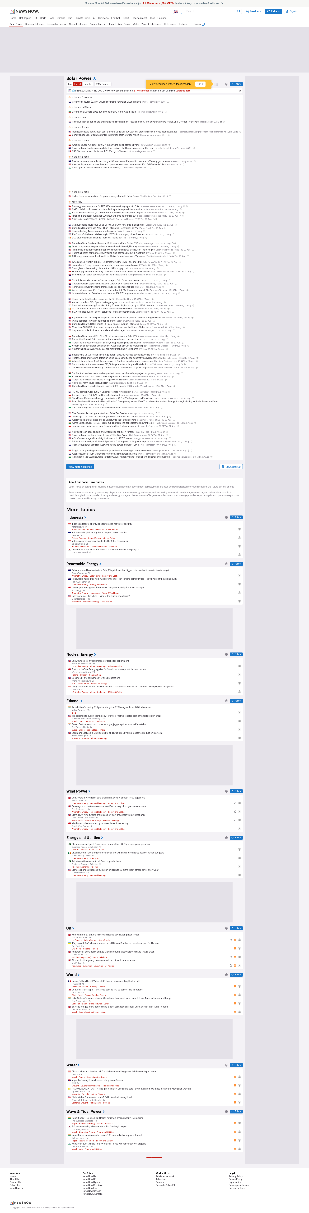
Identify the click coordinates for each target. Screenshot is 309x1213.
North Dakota (95, 1103)
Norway (93, 987)
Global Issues (112, 530)
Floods (82, 1077)
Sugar (74, 730)
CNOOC (75, 850)
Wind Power (124, 24)
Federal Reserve (79, 538)
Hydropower (170, 24)
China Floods (104, 940)
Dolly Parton (106, 602)
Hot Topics (25, 18)
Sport (126, 18)
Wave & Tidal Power (151, 24)
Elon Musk (76, 602)
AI (94, 18)
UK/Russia (76, 949)
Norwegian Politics (80, 987)
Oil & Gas (100, 850)
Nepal (80, 995)
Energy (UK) (95, 858)
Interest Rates (109, 538)
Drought (75, 1086)
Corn (81, 721)
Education (98, 966)
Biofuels (183, 24)
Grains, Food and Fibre (95, 721)
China (104, 1012)
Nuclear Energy (97, 24)
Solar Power (16, 24)
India (74, 713)
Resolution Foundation (82, 966)
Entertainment (139, 18)
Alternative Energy (78, 24)
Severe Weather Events (95, 995)
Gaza (51, 18)
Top (70, 84)
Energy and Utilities (111, 576)
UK (35, 18)
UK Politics (109, 966)
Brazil (74, 721)
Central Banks (94, 538)
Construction (95, 675)
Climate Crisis (82, 18)
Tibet (74, 995)
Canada (107, 1004)
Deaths (102, 987)
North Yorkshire (100, 957)
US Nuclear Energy (80, 666)
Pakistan (94, 867)
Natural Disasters (111, 1086)
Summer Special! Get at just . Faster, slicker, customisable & (152, 3)
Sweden (83, 675)
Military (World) (115, 666)
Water (136, 24)
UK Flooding (77, 940)
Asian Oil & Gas (87, 850)
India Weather (90, 940)
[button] (103, 84)
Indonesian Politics (95, 530)
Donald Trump (95, 1004)
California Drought (80, 1103)
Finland (75, 675)
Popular (88, 84)
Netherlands (77, 820)
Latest (77, 84)
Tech (152, 18)
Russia (95, 949)
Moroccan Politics (99, 547)
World (43, 18)
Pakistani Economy (80, 867)
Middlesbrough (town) (81, 957)
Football (115, 18)
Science (162, 18)
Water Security (78, 530)
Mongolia (76, 1094)
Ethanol (112, 24)
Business (103, 18)
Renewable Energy (34, 24)
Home (13, 18)
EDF (73, 684)
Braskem (76, 738)
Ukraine (61, 18)
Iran (70, 18)
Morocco (113, 547)
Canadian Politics (79, 1004)
